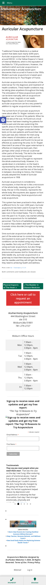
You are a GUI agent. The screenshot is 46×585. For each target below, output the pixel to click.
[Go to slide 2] (18, 504)
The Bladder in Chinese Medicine (32, 286)
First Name (11, 444)
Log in (29, 570)
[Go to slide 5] (27, 504)
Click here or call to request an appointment (23, 298)
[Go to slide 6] (30, 504)
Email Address (13, 435)
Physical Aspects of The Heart (11, 286)
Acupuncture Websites (17, 557)
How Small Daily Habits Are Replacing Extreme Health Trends (23, 541)
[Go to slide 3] (21, 504)
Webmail (17, 570)
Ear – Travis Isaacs (15, 267)
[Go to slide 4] (24, 504)
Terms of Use (20, 562)
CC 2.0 (24, 267)
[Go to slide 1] (15, 504)
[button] (3, 120)
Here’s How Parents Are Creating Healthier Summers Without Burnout (23, 533)
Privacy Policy (33, 562)
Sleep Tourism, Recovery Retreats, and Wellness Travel (23, 537)
